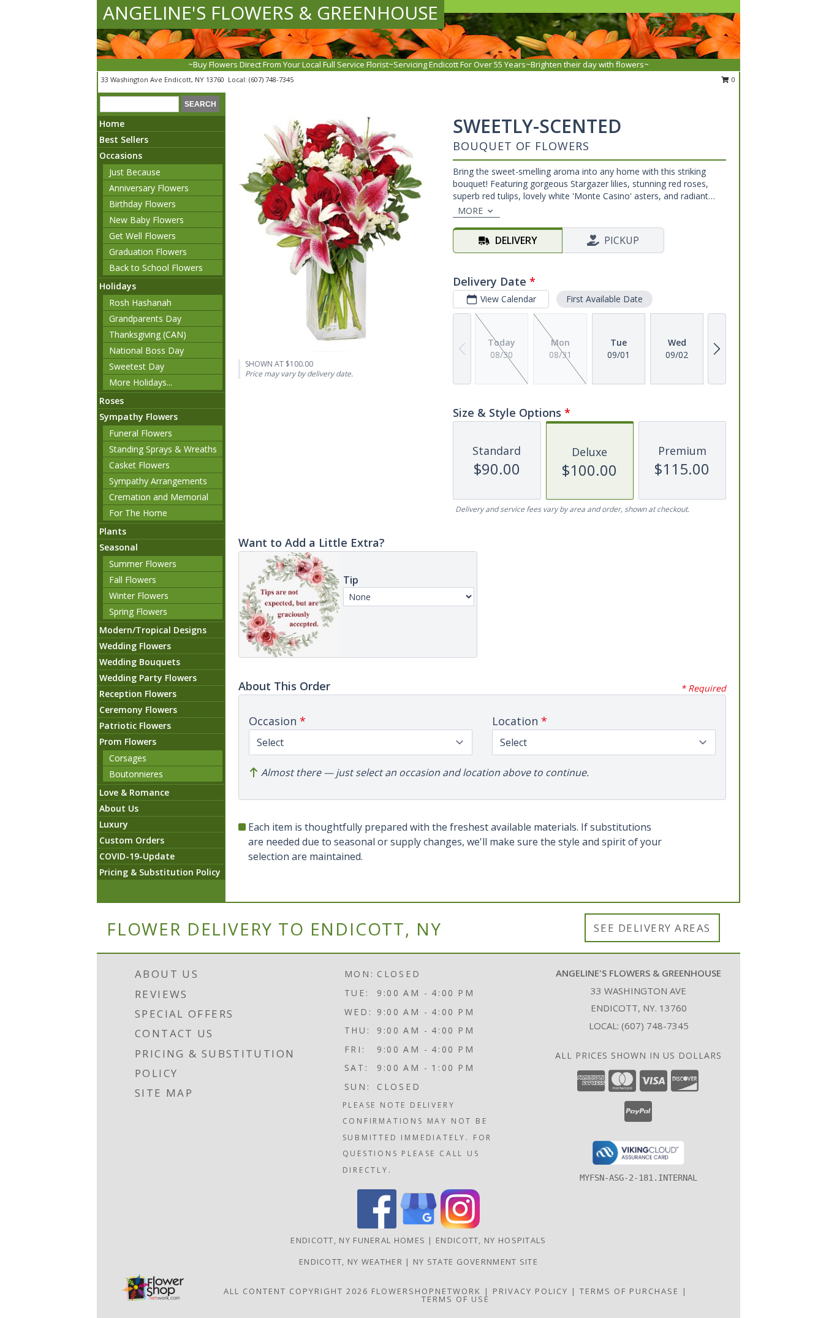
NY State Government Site (475, 1261)
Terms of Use (456, 1299)
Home (111, 123)
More (470, 210)
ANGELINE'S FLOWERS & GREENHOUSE (270, 12)
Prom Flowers (127, 741)
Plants (112, 531)
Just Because (135, 172)
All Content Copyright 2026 (296, 1291)
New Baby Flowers (146, 220)
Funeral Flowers (140, 433)
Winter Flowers (139, 595)
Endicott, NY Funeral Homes (357, 1240)
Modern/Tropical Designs (152, 630)
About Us (118, 808)
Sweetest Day (136, 366)
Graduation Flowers (148, 251)
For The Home (138, 513)
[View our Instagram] (460, 1225)
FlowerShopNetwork (426, 1291)
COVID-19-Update (137, 856)
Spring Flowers (138, 611)
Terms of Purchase (629, 1291)
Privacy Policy (530, 1291)
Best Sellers (123, 139)
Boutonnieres (136, 774)
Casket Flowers (139, 465)
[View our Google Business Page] (418, 1225)
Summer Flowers (142, 563)
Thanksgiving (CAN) (147, 334)
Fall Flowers (132, 579)
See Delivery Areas (652, 928)
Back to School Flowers (156, 267)
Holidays (117, 286)
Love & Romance (134, 792)
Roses (111, 400)
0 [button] (732, 79)
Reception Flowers (137, 693)
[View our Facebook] (376, 1225)
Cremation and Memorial (158, 497)
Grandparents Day (145, 318)
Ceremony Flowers (138, 709)
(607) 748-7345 (271, 79)
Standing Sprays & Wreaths (163, 449)
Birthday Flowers (142, 204)
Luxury (113, 824)
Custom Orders (131, 840)
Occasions (120, 155)
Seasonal (118, 547)
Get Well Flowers (142, 236)
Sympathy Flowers (138, 416)
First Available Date (604, 299)
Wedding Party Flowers (148, 678)
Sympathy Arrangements (158, 481)
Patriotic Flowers (135, 725)
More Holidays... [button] (140, 382)
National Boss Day (146, 350)
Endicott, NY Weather (351, 1261)
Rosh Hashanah (140, 302)
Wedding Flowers (135, 646)
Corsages (127, 758)
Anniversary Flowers (149, 188)
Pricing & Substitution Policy (160, 872)
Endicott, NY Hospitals (491, 1240)
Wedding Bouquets (139, 662)
